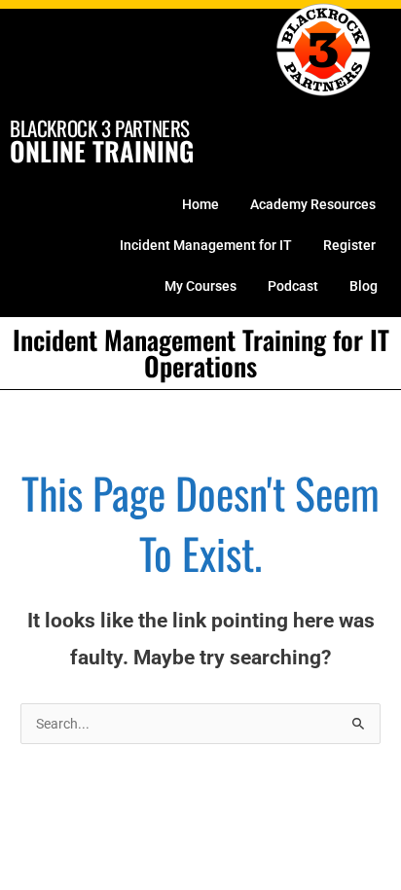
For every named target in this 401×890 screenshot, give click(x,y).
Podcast (293, 286)
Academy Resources (313, 204)
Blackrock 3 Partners (100, 128)
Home (200, 204)
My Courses (200, 286)
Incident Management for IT (206, 245)
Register (349, 245)
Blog (363, 286)
